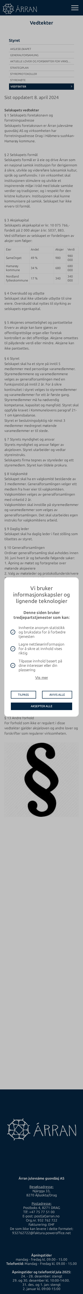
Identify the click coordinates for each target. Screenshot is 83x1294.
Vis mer (41, 678)
